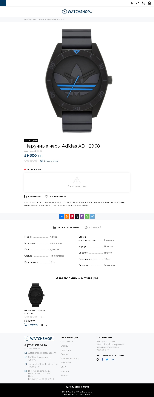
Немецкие (108, 202)
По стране (70, 202)
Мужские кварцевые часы (69, 205)
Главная (64, 371)
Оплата (64, 354)
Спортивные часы (93, 202)
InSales (87, 394)
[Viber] (82, 216)
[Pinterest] (72, 216)
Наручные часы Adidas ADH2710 (34, 311)
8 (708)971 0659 (35, 345)
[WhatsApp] (87, 216)
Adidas (27, 205)
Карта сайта (87, 392)
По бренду (49, 202)
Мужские (80, 202)
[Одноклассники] (67, 216)
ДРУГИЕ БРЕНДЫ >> (47, 205)
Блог (63, 367)
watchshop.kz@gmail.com (42, 353)
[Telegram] (92, 216)
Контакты (65, 362)
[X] (77, 216)
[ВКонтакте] (61, 216)
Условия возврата (70, 358)
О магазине (66, 341)
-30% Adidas (119, 202)
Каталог (39, 202)
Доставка (65, 350)
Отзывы (64, 345)
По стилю (59, 202)
